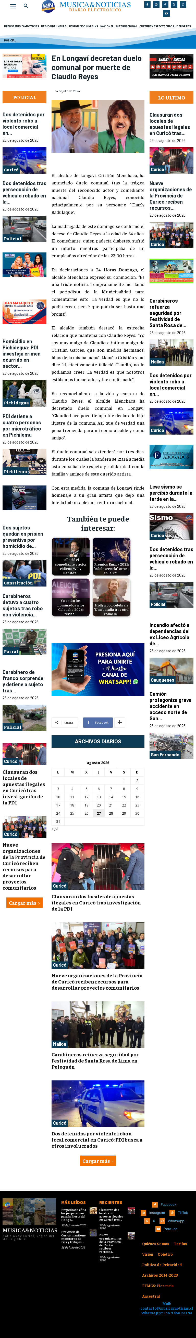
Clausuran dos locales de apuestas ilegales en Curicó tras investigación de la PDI (24, 786)
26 (86, 813)
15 (124, 796)
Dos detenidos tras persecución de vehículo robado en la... (24, 192)
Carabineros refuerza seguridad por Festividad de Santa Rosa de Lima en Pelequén (95, 1060)
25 (72, 813)
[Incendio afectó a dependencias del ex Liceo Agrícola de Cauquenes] (171, 671)
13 (99, 796)
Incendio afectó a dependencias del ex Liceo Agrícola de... (170, 634)
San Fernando (165, 754)
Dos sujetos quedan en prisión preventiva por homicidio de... (23, 536)
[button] (26, 6)
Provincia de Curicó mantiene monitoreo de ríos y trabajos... (73, 1237)
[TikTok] (165, 4)
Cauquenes (162, 680)
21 (111, 805)
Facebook (168, 1204)
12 (86, 796)
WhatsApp (176, 1221)
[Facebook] (147, 4)
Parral (11, 651)
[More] (119, 722)
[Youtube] (166, 13)
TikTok (183, 1213)
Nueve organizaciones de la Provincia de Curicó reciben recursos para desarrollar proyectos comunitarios (24, 866)
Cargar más (22, 902)
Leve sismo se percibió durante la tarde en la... (171, 492)
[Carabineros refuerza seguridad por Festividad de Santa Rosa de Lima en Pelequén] (98, 1024)
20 (99, 805)
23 (137, 805)
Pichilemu (15, 471)
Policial (12, 238)
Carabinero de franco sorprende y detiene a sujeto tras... (23, 681)
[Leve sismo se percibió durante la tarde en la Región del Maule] (171, 526)
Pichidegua (16, 402)
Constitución (18, 582)
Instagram (157, 1213)
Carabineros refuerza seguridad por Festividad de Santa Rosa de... (168, 312)
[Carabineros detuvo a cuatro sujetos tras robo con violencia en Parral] (24, 642)
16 (137, 796)
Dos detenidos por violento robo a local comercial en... (24, 123)
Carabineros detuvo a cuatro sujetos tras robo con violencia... (23, 605)
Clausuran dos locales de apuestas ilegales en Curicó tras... (170, 124)
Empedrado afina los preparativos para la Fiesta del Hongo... (73, 1215)
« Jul (55, 828)
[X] (174, 4)
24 (58, 813)
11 (72, 796)
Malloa (59, 1044)
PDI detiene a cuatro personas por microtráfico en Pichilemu (22, 425)
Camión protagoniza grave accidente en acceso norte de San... (170, 706)
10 (58, 796)
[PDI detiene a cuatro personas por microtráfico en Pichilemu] (24, 462)
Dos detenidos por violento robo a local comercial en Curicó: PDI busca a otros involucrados (97, 1139)
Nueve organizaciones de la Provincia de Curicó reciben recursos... (171, 195)
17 (58, 805)
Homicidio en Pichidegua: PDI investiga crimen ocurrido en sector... (22, 353)
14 (111, 796)
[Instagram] (156, 4)
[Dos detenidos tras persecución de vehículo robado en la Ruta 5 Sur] (24, 229)
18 (72, 805)
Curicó (11, 169)
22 (124, 805)
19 (86, 805)
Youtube (171, 1229)
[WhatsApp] (183, 4)
